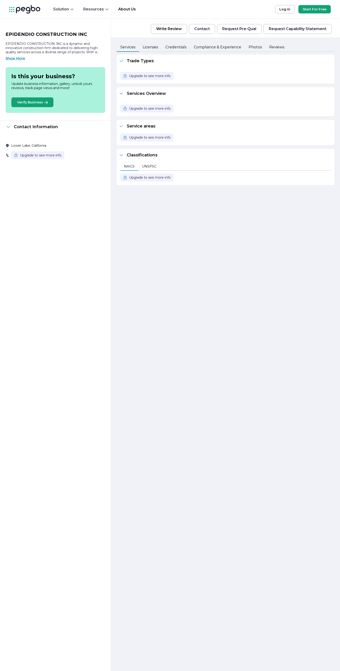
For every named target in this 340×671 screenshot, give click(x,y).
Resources (93, 9)
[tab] (128, 47)
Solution (61, 9)
